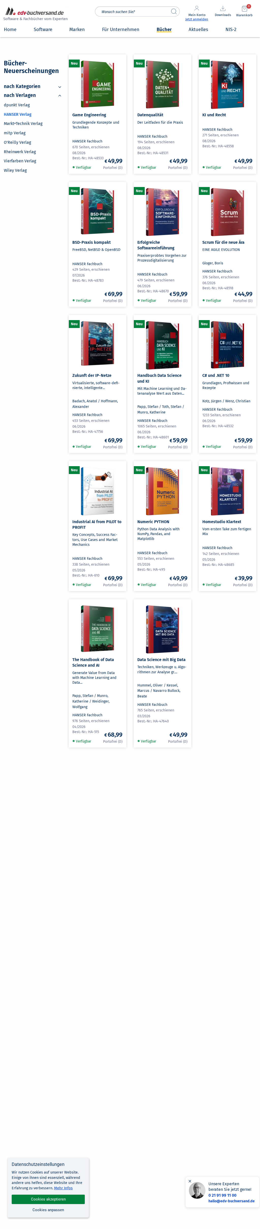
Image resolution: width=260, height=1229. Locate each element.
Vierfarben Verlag (20, 161)
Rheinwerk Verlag (20, 151)
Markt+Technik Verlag (23, 123)
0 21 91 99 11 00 (222, 1195)
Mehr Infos (63, 1188)
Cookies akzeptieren (48, 1199)
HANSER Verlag (17, 114)
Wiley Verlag (15, 170)
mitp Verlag (14, 133)
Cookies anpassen (48, 1210)
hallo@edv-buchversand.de (231, 1201)
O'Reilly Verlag (17, 142)
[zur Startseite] (35, 14)
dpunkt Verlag (17, 105)
